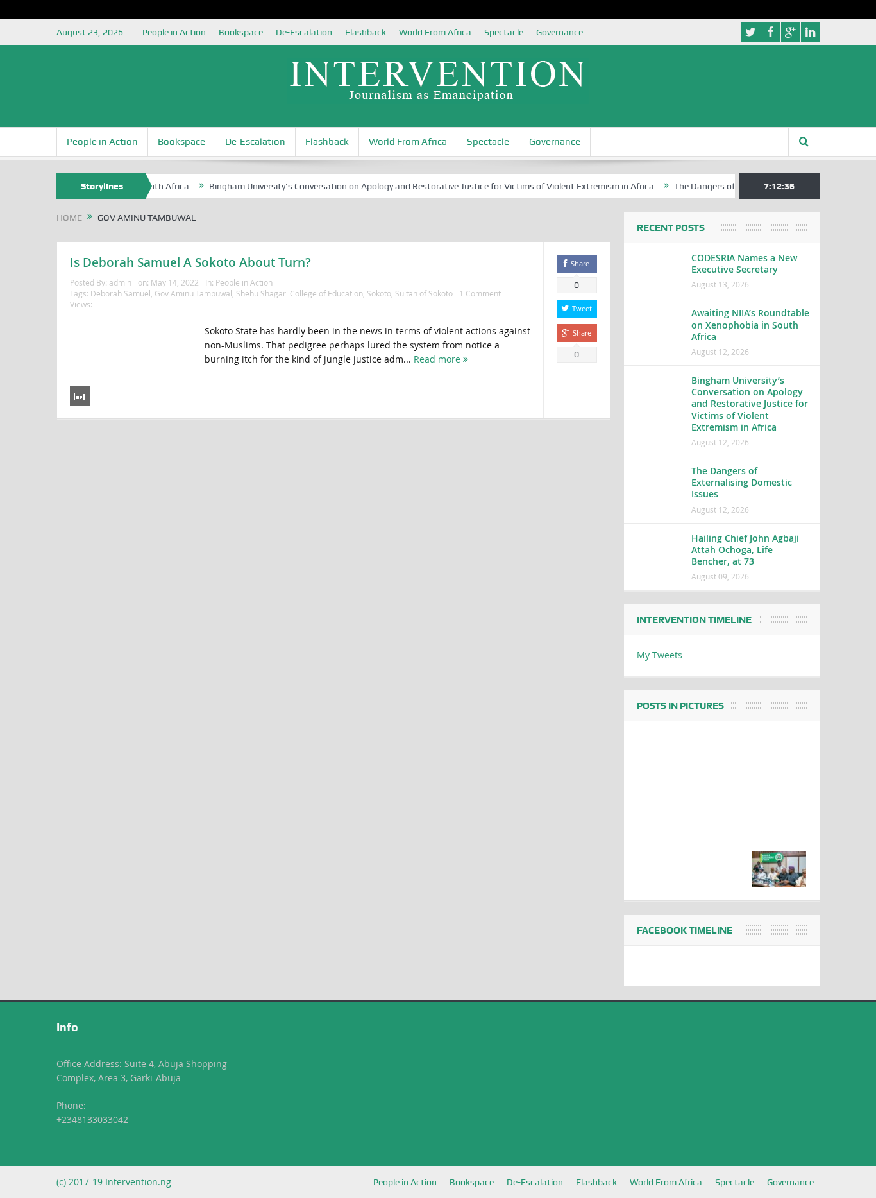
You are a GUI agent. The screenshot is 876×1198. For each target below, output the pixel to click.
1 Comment (480, 293)
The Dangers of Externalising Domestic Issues (741, 482)
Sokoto (379, 293)
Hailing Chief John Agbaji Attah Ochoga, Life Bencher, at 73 (745, 549)
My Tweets (659, 655)
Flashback (365, 32)
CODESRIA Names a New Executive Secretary (744, 263)
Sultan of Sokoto (424, 293)
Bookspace (241, 32)
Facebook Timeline (684, 930)
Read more (438, 359)
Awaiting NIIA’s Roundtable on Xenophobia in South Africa (750, 324)
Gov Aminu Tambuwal (193, 293)
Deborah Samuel (120, 293)
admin (120, 282)
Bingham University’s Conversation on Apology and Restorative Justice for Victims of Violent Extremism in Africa (414, 186)
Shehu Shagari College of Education (299, 293)
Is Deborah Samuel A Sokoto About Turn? (190, 262)
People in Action (174, 32)
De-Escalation (304, 32)
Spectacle (503, 32)
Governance (559, 32)
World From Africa (435, 32)
